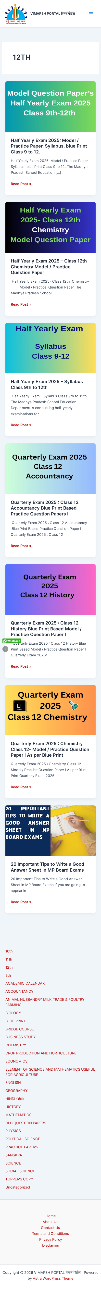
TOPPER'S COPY (19, 1179)
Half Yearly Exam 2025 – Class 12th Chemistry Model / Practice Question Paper (49, 266)
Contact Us (50, 1228)
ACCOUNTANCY (19, 991)
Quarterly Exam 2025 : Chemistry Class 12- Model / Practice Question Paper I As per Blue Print (50, 749)
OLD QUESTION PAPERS (25, 1123)
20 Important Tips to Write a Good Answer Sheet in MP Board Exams (47, 867)
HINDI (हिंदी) (14, 1099)
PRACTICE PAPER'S (21, 1147)
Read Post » (21, 183)
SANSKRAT (14, 1155)
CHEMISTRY (15, 1045)
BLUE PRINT (15, 1021)
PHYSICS (13, 1131)
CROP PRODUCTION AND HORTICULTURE (40, 1053)
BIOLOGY (13, 1013)
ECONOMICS (16, 1061)
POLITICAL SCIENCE (22, 1139)
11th (8, 959)
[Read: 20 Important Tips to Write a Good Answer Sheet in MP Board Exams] (50, 830)
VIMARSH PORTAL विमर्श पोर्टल (52, 13)
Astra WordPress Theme (53, 1278)
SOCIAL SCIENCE (20, 1171)
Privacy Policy (50, 1239)
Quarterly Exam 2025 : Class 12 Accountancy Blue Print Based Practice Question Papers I (44, 508)
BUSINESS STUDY (20, 1037)
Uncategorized (17, 1187)
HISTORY (13, 1107)
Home (51, 1216)
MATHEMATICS (18, 1115)
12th (9, 967)
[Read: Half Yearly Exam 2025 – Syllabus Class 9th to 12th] (50, 348)
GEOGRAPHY (16, 1091)
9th (8, 975)
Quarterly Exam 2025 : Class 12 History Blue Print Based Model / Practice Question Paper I (46, 628)
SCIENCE (13, 1163)
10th (9, 951)
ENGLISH (13, 1082)
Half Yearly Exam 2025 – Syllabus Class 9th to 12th (47, 384)
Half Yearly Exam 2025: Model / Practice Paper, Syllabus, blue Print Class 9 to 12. (49, 146)
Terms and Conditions (50, 1233)
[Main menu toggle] (91, 14)
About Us (50, 1222)
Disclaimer (50, 1245)
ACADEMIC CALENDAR (25, 983)
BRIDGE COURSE (19, 1029)
